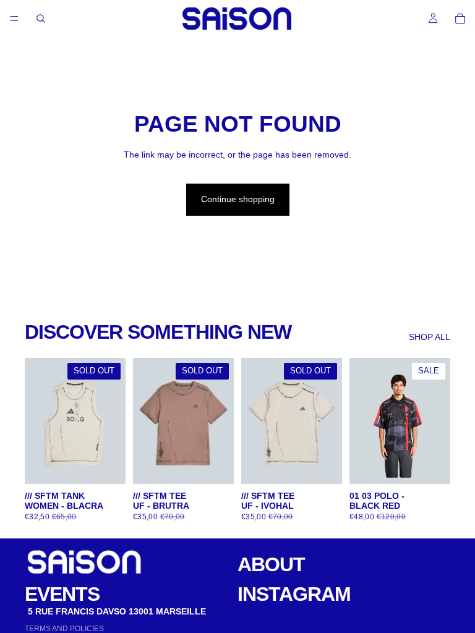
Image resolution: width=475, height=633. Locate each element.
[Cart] (460, 18)
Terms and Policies (64, 628)
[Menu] (14, 18)
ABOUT (271, 564)
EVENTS (62, 594)
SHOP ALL (429, 337)
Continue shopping (238, 199)
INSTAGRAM (294, 594)
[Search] (40, 18)
